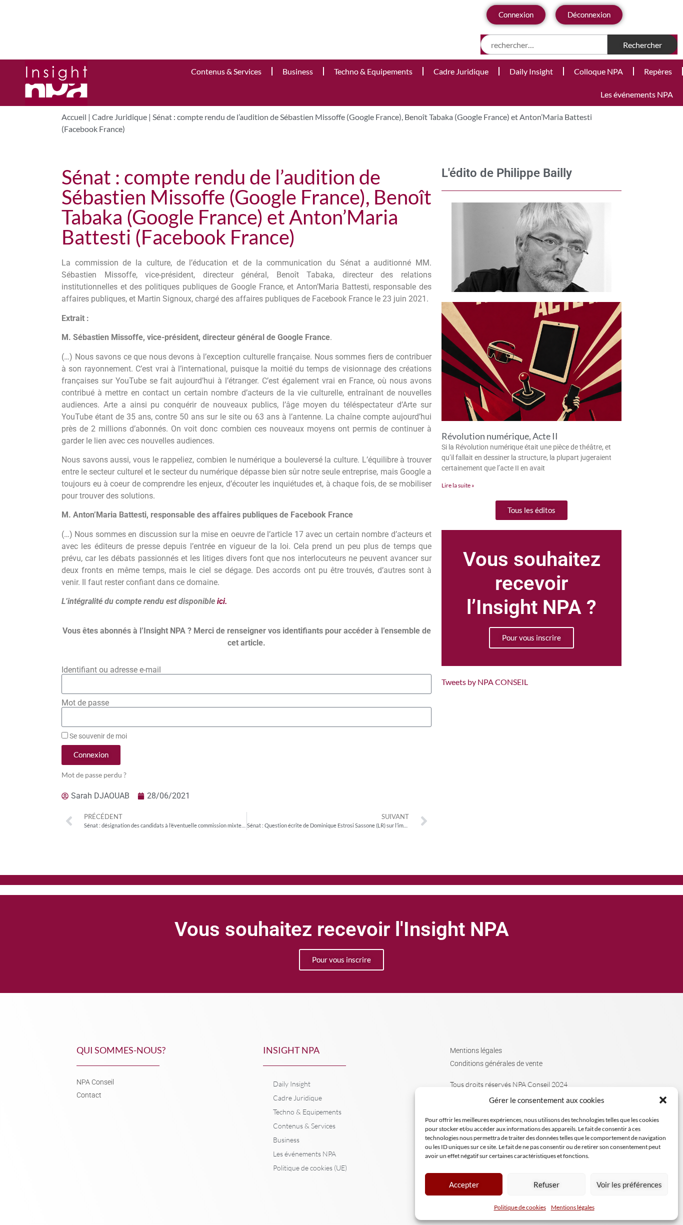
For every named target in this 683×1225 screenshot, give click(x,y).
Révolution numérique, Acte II (500, 436)
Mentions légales (572, 1207)
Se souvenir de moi (97, 736)
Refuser (547, 1184)
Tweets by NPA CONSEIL (485, 681)
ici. (222, 601)
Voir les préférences (629, 1184)
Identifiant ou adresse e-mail (111, 670)
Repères (658, 71)
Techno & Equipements (373, 71)
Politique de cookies (520, 1207)
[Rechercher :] (544, 44)
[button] (663, 1100)
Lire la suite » (458, 485)
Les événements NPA (636, 94)
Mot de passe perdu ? (94, 775)
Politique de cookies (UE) (310, 1168)
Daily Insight (531, 71)
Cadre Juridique (461, 71)
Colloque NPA (598, 71)
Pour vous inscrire (531, 637)
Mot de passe (85, 703)
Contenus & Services (226, 71)
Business (297, 71)
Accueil (74, 117)
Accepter (464, 1184)
